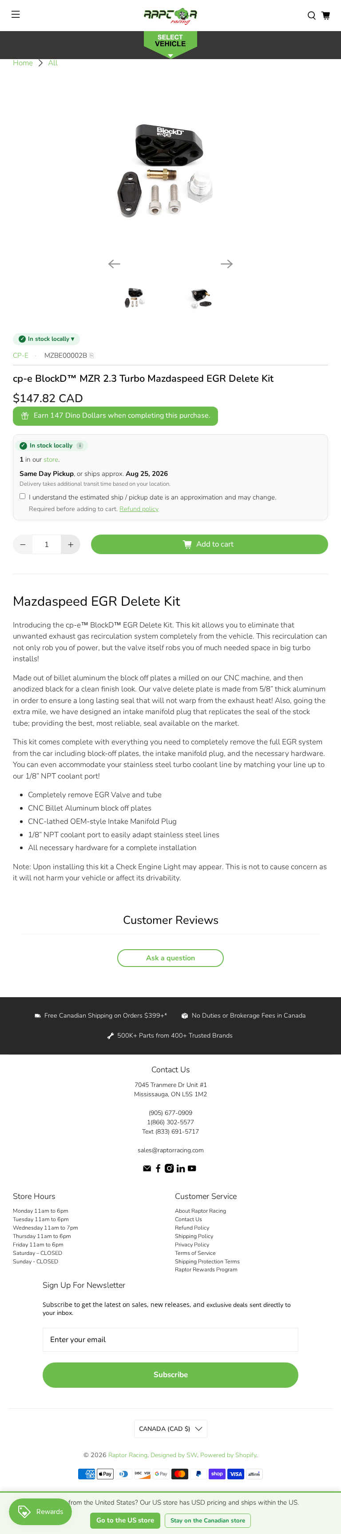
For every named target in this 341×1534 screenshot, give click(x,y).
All (53, 63)
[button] (170, 44)
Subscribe (171, 1375)
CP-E (20, 355)
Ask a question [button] (170, 958)
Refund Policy (192, 1227)
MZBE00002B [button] (65, 355)
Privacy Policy (192, 1244)
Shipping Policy (194, 1236)
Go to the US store (125, 1520)
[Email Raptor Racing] (147, 1170)
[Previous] (114, 264)
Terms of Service (195, 1253)
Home (23, 63)
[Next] (227, 264)
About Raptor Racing (200, 1210)
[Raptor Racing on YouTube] (191, 1170)
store (51, 459)
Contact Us (188, 1219)
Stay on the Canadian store (207, 1521)
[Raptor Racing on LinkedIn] (180, 1170)
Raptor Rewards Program (206, 1269)
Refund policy (139, 508)
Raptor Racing (127, 1455)
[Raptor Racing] (170, 15)
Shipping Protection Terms (207, 1261)
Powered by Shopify (228, 1455)
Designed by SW (174, 1455)
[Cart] (325, 15)
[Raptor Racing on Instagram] (169, 1170)
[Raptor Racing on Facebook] (158, 1170)
